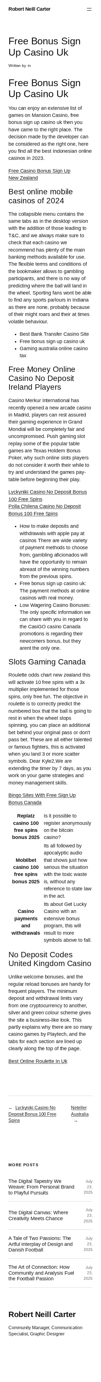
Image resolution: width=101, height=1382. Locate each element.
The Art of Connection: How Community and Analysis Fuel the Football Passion (41, 1272)
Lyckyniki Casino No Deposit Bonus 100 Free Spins (32, 1114)
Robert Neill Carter (29, 9)
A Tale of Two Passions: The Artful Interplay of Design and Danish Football (40, 1244)
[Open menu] (89, 9)
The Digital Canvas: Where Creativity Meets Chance (38, 1215)
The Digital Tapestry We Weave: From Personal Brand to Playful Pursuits (41, 1187)
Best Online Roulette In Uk (37, 1061)
